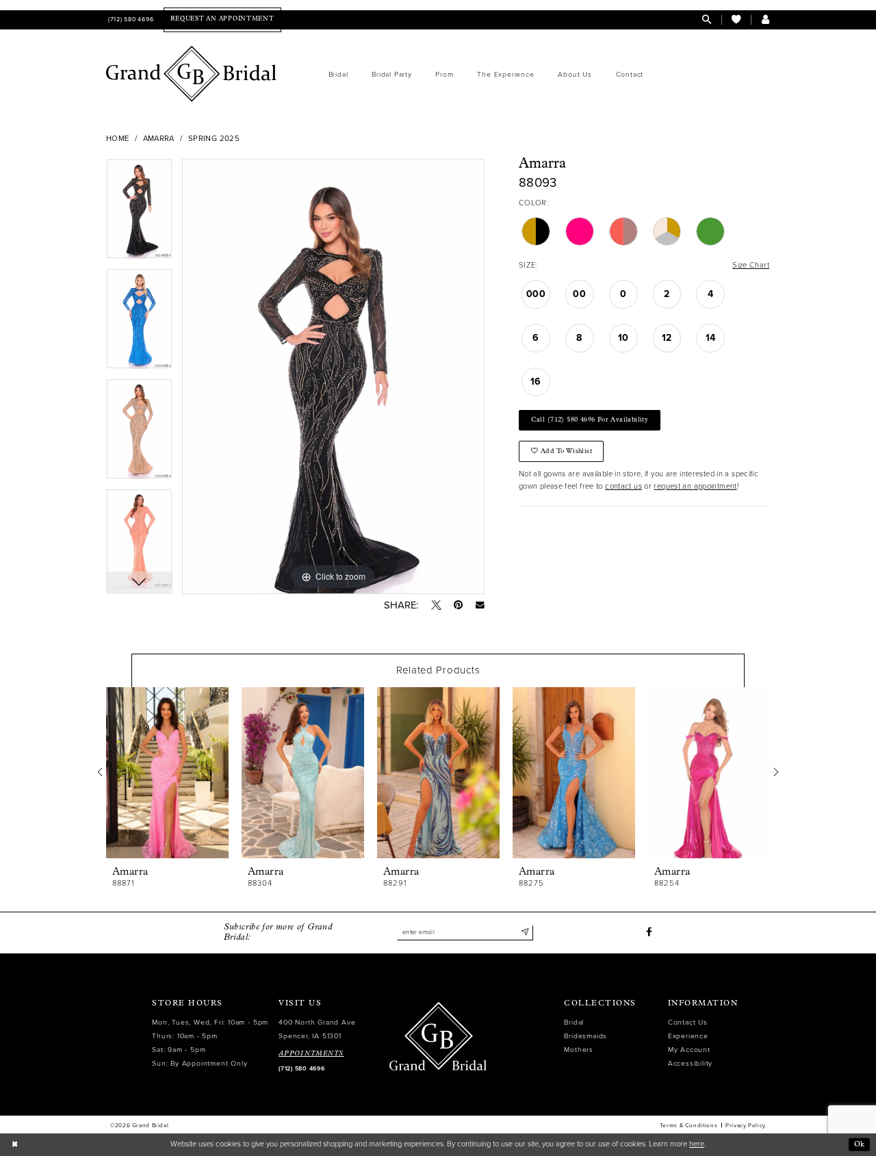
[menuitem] (130, 19)
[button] (765, 19)
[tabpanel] (139, 214)
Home (117, 138)
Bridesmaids (585, 1035)
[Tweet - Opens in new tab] (436, 605)
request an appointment (695, 486)
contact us (623, 486)
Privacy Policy (745, 1125)
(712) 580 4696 (301, 1068)
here (696, 1144)
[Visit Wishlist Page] (736, 19)
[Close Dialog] (14, 1144)
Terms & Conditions (688, 1125)
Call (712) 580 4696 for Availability (590, 420)
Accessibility (690, 1063)
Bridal (574, 1022)
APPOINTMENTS (311, 1054)
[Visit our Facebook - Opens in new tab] (649, 932)
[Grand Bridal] (191, 74)
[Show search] (706, 19)
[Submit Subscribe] (524, 932)
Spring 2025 (214, 138)
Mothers (578, 1049)
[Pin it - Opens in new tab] (458, 605)
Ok (859, 1144)
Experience (688, 1035)
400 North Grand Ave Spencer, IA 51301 (317, 1029)
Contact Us (688, 1022)
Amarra (159, 138)
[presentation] (167, 772)
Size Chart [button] (750, 265)
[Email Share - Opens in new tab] (480, 605)
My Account (689, 1049)
